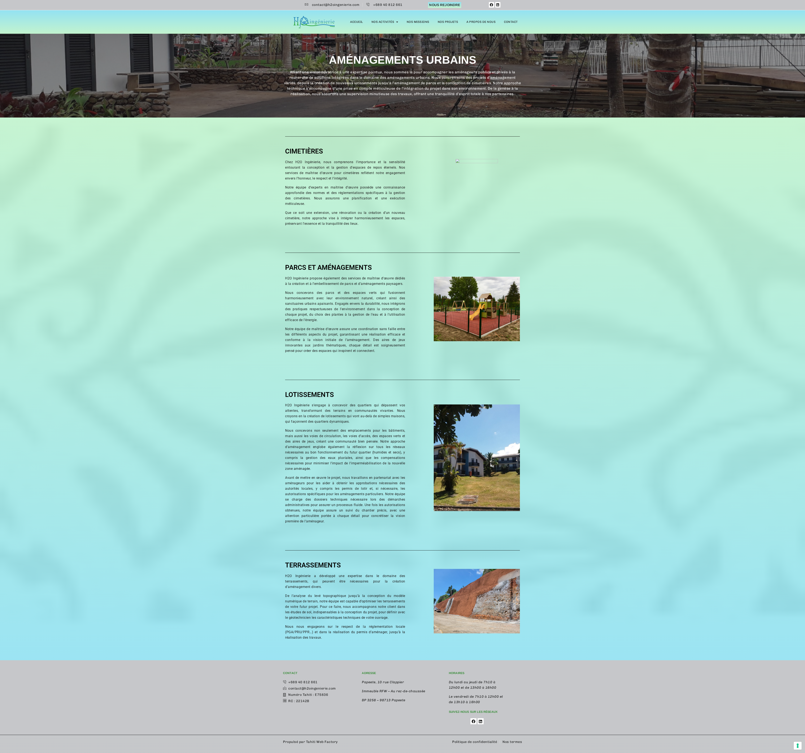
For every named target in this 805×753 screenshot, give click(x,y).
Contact (511, 22)
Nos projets (448, 22)
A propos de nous (481, 22)
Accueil (356, 22)
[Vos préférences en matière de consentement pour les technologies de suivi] (798, 746)
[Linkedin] (498, 5)
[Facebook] (491, 5)
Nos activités (382, 22)
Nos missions (418, 22)
